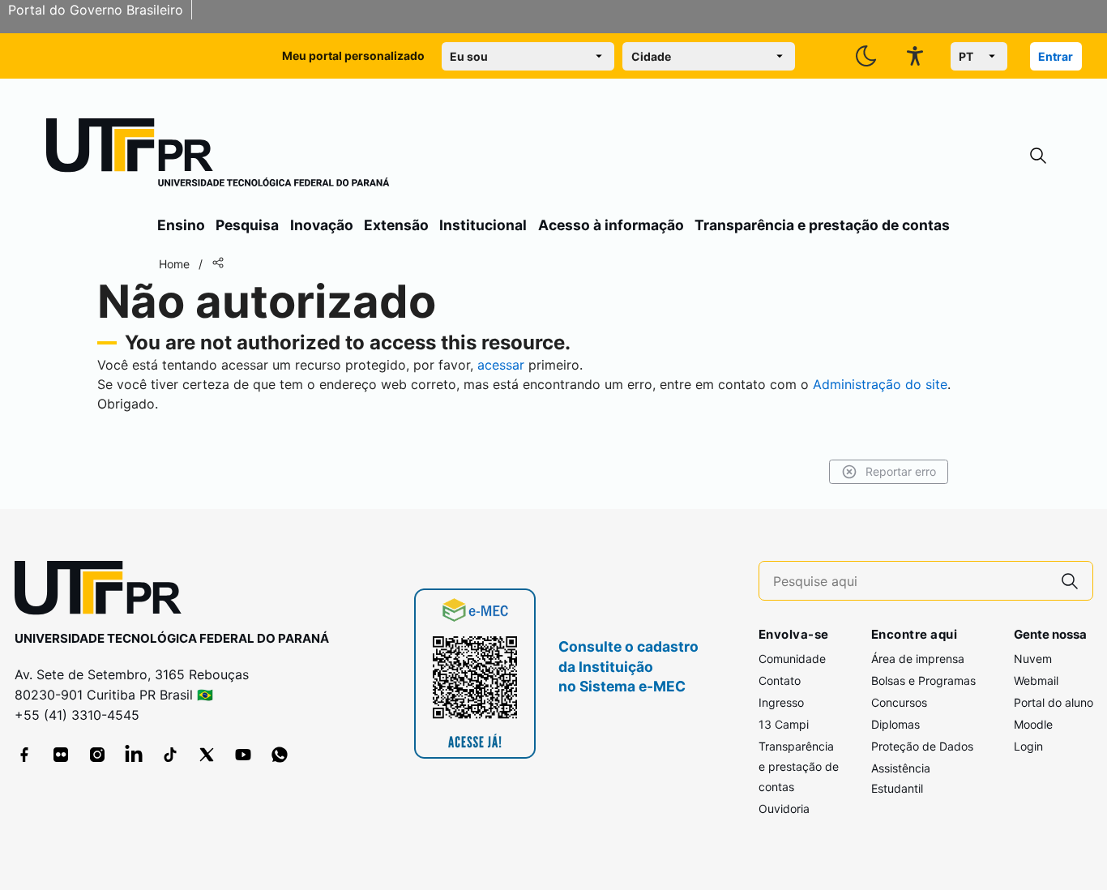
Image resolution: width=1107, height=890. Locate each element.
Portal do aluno (1053, 702)
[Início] (218, 155)
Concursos (899, 702)
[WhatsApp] (279, 754)
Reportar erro (901, 471)
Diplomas (895, 724)
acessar (500, 365)
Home (174, 264)
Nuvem (1033, 658)
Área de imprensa (917, 658)
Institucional (483, 224)
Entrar (1055, 56)
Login (1028, 746)
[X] (206, 754)
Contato (780, 680)
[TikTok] (170, 754)
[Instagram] (97, 754)
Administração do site (880, 384)
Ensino (181, 224)
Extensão (396, 224)
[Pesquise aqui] (1069, 581)
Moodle (1033, 724)
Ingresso (781, 702)
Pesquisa (247, 224)
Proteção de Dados (922, 746)
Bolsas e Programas (923, 680)
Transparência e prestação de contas (822, 224)
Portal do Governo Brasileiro (95, 10)
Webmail (1036, 680)
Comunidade (792, 658)
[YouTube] (243, 754)
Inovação (321, 224)
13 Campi (784, 724)
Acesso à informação (611, 224)
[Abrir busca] (1038, 156)
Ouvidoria (784, 808)
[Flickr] (61, 754)
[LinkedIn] (133, 754)
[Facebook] (24, 754)
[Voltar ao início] (104, 591)
